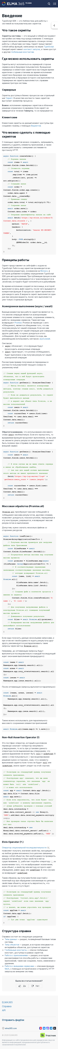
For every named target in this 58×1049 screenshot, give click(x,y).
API (4, 1010)
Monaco (44, 271)
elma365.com (11, 1028)
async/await (45, 339)
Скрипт (9, 98)
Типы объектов (12, 944)
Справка (6, 1006)
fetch (7, 969)
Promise (18, 323)
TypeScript (49, 46)
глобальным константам (22, 52)
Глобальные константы (16, 950)
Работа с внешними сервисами (19, 966)
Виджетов (36, 126)
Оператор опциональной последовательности (24, 847)
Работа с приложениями (16, 955)
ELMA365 (7, 1002)
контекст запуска (32, 49)
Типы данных (11, 939)
